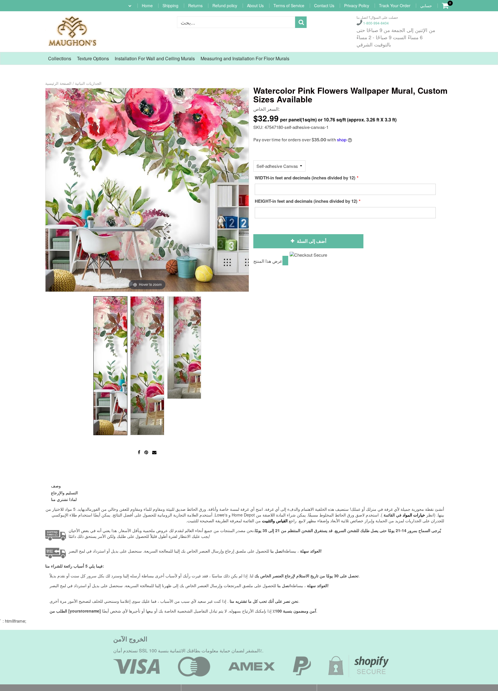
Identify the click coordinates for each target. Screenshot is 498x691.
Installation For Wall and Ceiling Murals (155, 58)
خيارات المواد (414, 515)
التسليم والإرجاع (64, 492)
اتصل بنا (284, 585)
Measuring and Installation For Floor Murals (245, 58)
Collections (59, 58)
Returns (195, 5)
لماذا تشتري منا (64, 499)
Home (147, 5)
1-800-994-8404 (375, 22)
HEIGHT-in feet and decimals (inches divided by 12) (306, 201)
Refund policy (224, 5)
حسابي (426, 5)
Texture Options (93, 58)
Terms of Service (288, 5)
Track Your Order (394, 5)
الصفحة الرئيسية (58, 83)
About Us (255, 5)
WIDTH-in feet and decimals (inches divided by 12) (305, 177)
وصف (56, 486)
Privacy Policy (356, 5)
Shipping (170, 5)
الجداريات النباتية (88, 83)
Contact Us (324, 5)
